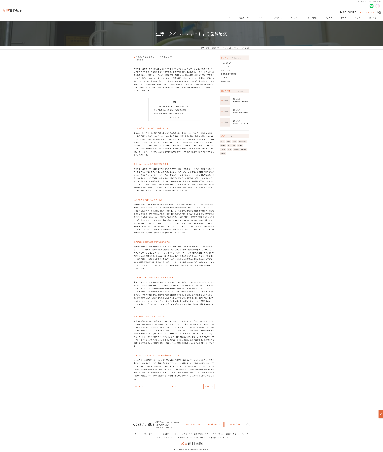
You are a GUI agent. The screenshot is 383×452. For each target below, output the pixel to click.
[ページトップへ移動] (248, 424)
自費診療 (222, 153)
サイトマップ (223, 438)
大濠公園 (222, 149)
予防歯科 (236, 149)
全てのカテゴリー (227, 63)
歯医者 (228, 141)
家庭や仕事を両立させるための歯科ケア (169, 113)
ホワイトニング (226, 70)
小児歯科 (222, 145)
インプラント (225, 67)
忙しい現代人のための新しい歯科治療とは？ (171, 106)
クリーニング (231, 145)
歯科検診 (243, 149)
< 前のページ (139, 387)
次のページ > (209, 387)
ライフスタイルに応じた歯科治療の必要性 (170, 110)
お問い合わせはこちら (367, 12)
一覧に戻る (174, 387)
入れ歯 (229, 149)
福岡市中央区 (242, 141)
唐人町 (222, 141)
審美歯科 (239, 145)
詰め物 (234, 141)
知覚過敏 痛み (225, 81)
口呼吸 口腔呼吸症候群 (229, 74)
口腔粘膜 (224, 77)
